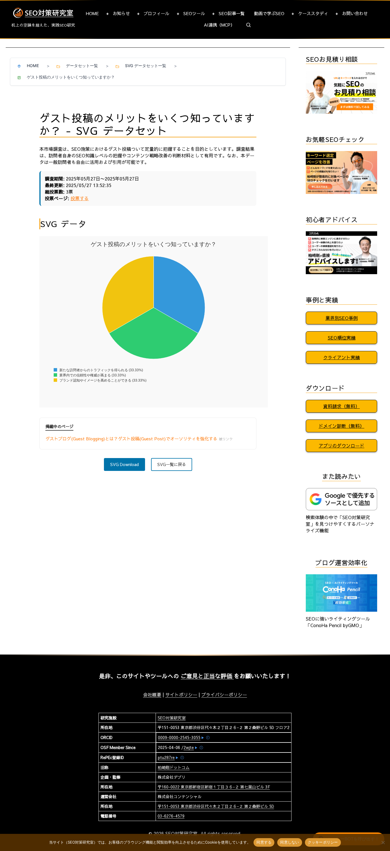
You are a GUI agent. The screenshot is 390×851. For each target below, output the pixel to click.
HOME (92, 13)
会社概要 (152, 694)
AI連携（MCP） (219, 25)
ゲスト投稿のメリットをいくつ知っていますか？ (71, 77)
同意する (264, 842)
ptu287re (166, 757)
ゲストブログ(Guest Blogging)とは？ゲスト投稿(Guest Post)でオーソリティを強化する (139, 438)
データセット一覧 (82, 65)
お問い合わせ (355, 13)
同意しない (289, 842)
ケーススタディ (313, 13)
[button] (248, 25)
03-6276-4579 (171, 816)
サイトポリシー (181, 694)
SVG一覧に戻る (171, 464)
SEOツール (194, 13)
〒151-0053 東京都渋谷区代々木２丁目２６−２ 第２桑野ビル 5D (216, 806)
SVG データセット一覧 (145, 65)
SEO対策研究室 (172, 717)
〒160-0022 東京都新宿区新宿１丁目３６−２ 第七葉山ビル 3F (214, 787)
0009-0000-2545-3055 (179, 737)
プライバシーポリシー (224, 694)
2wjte (189, 747)
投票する (80, 198)
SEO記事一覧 (232, 13)
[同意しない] (383, 842)
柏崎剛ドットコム (174, 767)
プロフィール (156, 13)
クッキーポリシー (323, 842)
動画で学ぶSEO (269, 13)
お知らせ (121, 13)
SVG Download (124, 464)
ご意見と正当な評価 (207, 676)
